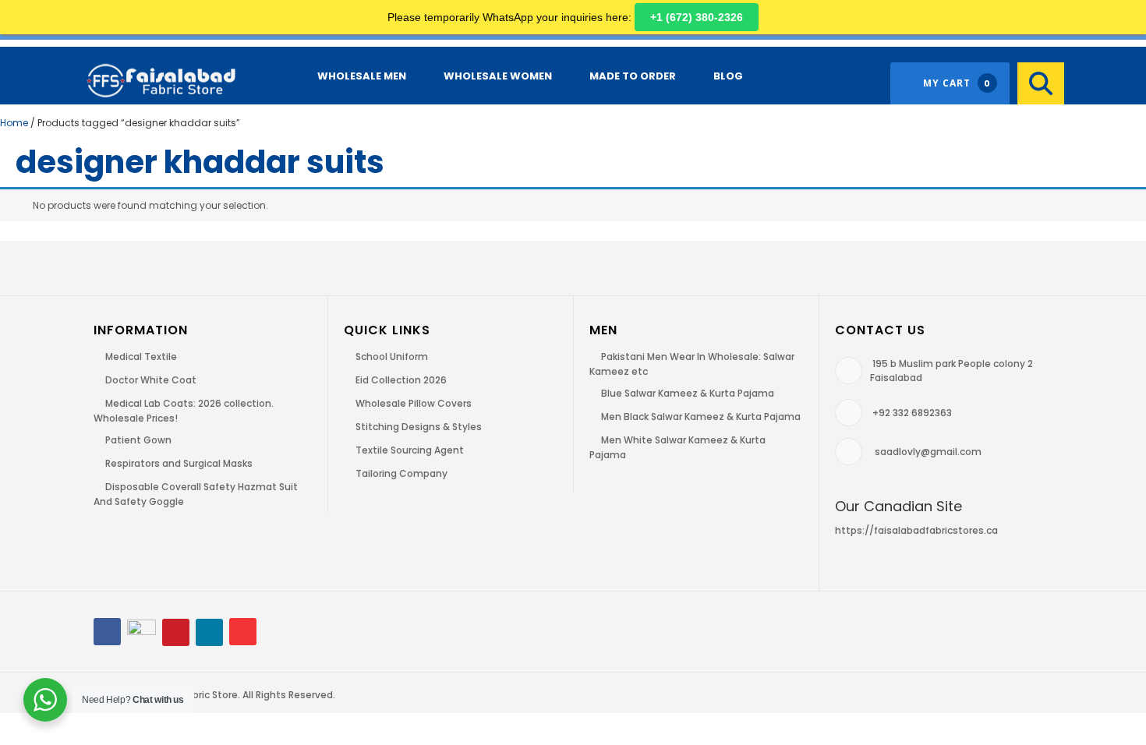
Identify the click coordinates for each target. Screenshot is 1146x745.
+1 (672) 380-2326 (696, 17)
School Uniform (391, 356)
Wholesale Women (498, 76)
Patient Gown (138, 440)
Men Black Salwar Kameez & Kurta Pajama (701, 416)
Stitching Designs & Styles (418, 426)
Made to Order (632, 76)
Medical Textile (141, 356)
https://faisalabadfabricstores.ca (916, 530)
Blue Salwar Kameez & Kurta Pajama (687, 393)
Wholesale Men (361, 76)
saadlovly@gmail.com (928, 451)
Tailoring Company (401, 473)
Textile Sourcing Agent (409, 450)
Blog (728, 76)
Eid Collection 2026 (401, 380)
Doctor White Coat (150, 380)
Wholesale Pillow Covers (413, 403)
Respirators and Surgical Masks (179, 463)
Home (14, 122)
